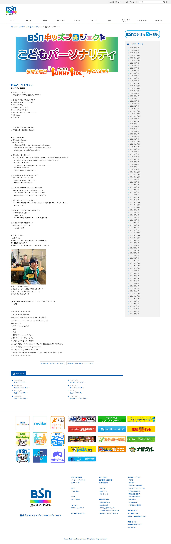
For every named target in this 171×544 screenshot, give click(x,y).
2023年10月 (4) (135, 60)
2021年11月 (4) (135, 114)
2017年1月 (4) (134, 260)
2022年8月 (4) (134, 96)
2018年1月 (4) (134, 230)
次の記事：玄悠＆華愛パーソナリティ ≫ (80, 363)
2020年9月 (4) (134, 149)
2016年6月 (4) (134, 278)
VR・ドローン (104, 494)
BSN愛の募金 (104, 505)
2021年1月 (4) (134, 139)
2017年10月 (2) (135, 238)
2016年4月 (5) (134, 283)
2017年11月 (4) (135, 235)
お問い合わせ (130, 2)
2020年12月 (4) (135, 141)
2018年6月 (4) (134, 217)
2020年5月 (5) (134, 159)
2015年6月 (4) (134, 309)
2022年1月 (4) (134, 108)
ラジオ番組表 (75, 499)
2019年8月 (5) (134, 182)
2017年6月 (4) (134, 248)
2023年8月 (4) (134, 65)
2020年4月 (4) (134, 162)
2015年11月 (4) (135, 296)
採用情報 (131, 483)
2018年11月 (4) (135, 205)
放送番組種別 (133, 502)
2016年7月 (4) (134, 276)
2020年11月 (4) (135, 144)
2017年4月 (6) (134, 253)
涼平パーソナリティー (21, 397)
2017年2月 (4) (134, 258)
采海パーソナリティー (21, 392)
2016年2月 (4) (134, 288)
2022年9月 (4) (134, 93)
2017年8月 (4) (134, 243)
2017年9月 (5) (134, 240)
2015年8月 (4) (134, 303)
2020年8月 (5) (134, 152)
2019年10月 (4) (135, 177)
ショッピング (142, 20)
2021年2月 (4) (134, 136)
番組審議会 (132, 499)
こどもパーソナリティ (34, 27)
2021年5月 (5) (134, 129)
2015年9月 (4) (134, 301)
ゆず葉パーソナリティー (77, 381)
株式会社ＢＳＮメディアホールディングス (41, 515)
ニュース (93, 20)
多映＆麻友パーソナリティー (79, 397)
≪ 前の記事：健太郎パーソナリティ (52, 363)
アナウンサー (61, 20)
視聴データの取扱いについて (137, 516)
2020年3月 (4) (134, 164)
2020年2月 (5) (134, 167)
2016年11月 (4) (135, 265)
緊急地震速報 (103, 483)
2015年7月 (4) (134, 306)
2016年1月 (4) (134, 291)
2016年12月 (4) (135, 263)
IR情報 (131, 480)
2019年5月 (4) (134, 189)
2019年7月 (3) (134, 184)
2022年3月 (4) (134, 103)
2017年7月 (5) (134, 245)
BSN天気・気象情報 (105, 480)
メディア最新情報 (76, 477)
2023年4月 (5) (134, 76)
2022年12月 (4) (135, 86)
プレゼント (158, 20)
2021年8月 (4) (134, 121)
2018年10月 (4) (135, 207)
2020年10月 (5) (135, 146)
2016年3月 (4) (134, 286)
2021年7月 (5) (134, 124)
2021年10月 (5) (135, 116)
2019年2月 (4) (134, 197)
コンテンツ (102, 488)
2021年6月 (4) (134, 126)
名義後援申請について (135, 525)
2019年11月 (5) (135, 174)
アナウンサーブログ (77, 508)
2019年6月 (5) (134, 187)
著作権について (133, 511)
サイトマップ (132, 527)
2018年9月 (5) (134, 210)
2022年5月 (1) (134, 98)
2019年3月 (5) (134, 195)
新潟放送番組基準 (134, 494)
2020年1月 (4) (134, 169)
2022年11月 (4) (135, 88)
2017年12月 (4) (135, 233)
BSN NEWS (103, 477)
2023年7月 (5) (134, 68)
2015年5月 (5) (134, 311)
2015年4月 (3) (134, 314)
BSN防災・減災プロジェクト (109, 513)
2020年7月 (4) (134, 154)
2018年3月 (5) (134, 225)
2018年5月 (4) (134, 220)
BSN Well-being (105, 502)
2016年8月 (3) (134, 273)
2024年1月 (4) (134, 53)
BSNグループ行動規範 (135, 485)
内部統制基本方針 (134, 491)
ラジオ (44, 20)
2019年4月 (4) (134, 192)
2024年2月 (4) (134, 50)
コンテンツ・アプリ (126, 21)
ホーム (12, 20)
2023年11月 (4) (135, 58)
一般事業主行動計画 (135, 505)
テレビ (28, 20)
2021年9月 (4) (134, 119)
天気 (109, 20)
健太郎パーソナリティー (21, 386)
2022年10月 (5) (135, 91)
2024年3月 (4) (134, 48)
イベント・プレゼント (78, 480)
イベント (77, 20)
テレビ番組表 (75, 491)
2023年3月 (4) (134, 78)
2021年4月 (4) (134, 131)
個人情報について (133, 513)
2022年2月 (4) (134, 106)
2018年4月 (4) (134, 222)
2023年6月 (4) (134, 70)
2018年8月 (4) (134, 212)
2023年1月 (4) (134, 83)
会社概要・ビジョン (114, 2)
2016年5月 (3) (134, 281)
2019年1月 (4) (134, 200)
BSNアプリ (103, 491)
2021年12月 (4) (135, 111)
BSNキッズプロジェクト (107, 508)
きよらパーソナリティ (77, 386)
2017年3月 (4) (134, 255)
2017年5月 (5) (134, 250)
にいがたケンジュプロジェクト (109, 511)
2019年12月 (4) (135, 172)
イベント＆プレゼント (78, 513)
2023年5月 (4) (134, 73)
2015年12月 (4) (135, 293)
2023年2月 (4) (134, 81)
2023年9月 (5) (134, 63)
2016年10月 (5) (135, 268)
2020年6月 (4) (134, 157)
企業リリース (75, 483)
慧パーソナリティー (20, 381)
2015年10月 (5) (135, 298)
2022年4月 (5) (134, 101)
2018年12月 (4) (135, 202)
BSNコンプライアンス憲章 (137, 488)
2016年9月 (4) (134, 271)
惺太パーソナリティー (77, 392)
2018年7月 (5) (134, 215)
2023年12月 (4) (135, 55)
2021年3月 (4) (134, 134)
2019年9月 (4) (134, 179)
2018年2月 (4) (134, 227)
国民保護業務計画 (134, 497)
